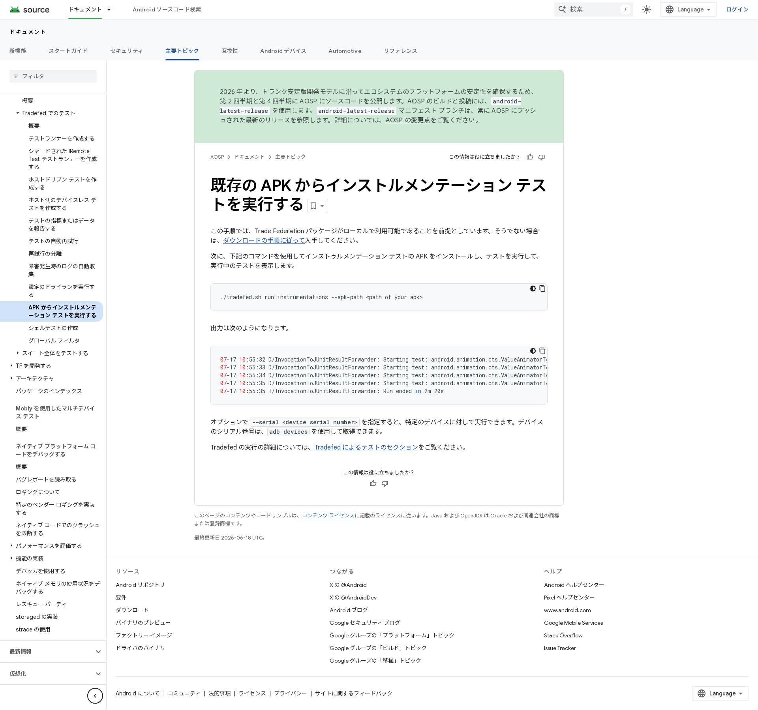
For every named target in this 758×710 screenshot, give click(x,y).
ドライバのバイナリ (140, 648)
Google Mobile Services (573, 622)
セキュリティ (127, 50)
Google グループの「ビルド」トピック (378, 648)
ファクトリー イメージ (144, 635)
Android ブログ (349, 610)
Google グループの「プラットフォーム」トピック (392, 635)
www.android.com (567, 610)
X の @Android (348, 584)
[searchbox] (53, 76)
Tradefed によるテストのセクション (366, 447)
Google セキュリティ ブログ (365, 622)
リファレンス (401, 50)
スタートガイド (68, 50)
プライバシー (290, 693)
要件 (121, 597)
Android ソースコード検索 (167, 9)
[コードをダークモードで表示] (533, 288)
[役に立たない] (542, 157)
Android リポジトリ (140, 584)
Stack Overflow (563, 635)
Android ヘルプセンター (574, 584)
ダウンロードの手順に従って (264, 241)
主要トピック (182, 50)
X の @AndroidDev (353, 597)
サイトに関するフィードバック (353, 693)
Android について (138, 693)
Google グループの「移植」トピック (375, 660)
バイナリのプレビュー (143, 622)
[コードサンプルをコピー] (542, 288)
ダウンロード (132, 610)
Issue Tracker (560, 648)
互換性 (229, 50)
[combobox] (593, 9)
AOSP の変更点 (408, 120)
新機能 (17, 50)
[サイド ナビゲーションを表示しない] (95, 696)
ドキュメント (85, 9)
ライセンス (252, 693)
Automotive (345, 50)
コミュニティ (184, 693)
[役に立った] (530, 157)
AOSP (217, 157)
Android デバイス (283, 50)
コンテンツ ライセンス (328, 515)
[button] (51, 113)
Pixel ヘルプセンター (569, 597)
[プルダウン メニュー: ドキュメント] (112, 9)
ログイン (737, 9)
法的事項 (219, 693)
